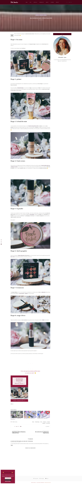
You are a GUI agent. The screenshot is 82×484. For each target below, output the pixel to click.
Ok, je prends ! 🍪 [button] (7, 478)
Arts (30, 2)
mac (41, 421)
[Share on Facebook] (15, 426)
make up (45, 421)
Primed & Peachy (20, 87)
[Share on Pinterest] (19, 426)
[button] (24, 304)
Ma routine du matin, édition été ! (29, 418)
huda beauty (37, 421)
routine (49, 421)
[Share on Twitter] (17, 426)
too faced (48, 423)
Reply (12, 445)
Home (26, 2)
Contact (57, 2)
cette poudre (32, 214)
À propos (52, 2)
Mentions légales (48, 482)
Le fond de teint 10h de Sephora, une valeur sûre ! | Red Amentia (22, 441)
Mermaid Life (41, 2)
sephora (44, 423)
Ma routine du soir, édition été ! (42, 418)
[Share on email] (20, 426)
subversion (44, 292)
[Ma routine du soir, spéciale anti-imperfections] (17, 414)
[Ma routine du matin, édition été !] (30, 414)
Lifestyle (35, 2)
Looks (47, 2)
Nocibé (26, 293)
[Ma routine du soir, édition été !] (43, 414)
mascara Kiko (21, 293)
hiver (33, 421)
